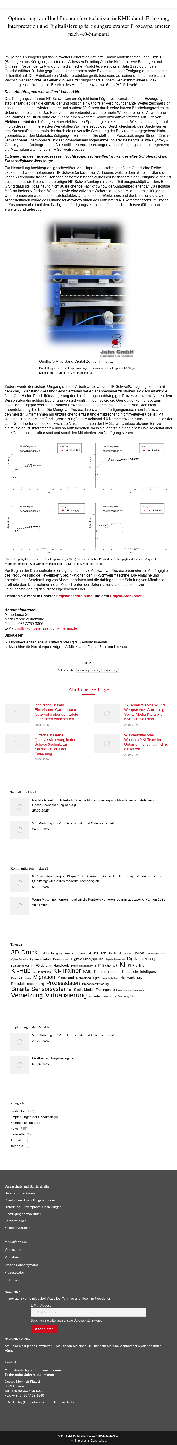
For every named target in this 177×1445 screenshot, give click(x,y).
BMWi (128, 953)
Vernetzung (110, 670)
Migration (44, 977)
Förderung (43, 965)
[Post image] (17, 713)
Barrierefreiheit (15, 1221)
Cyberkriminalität (156, 953)
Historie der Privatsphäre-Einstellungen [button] (33, 1207)
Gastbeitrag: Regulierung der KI (55, 1058)
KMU (87, 971)
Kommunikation (107, 972)
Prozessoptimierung (89, 670)
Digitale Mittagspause (87, 959)
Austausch (97, 953)
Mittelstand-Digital (88, 978)
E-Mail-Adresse (41, 1305)
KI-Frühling (136, 965)
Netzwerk (127, 978)
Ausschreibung (76, 953)
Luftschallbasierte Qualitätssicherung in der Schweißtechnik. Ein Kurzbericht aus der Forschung (55, 744)
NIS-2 (140, 978)
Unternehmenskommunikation (129, 990)
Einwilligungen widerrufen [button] (23, 1214)
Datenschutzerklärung (21, 1193)
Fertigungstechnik (22, 965)
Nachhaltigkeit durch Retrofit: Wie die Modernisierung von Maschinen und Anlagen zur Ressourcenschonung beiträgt (95, 802)
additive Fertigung (51, 953)
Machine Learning (21, 978)
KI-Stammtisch (42, 972)
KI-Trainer (67, 971)
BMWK (138, 953)
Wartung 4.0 (126, 996)
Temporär (17, 1146)
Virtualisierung (66, 995)
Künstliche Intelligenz (139, 972)
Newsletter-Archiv (17, 1339)
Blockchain (115, 953)
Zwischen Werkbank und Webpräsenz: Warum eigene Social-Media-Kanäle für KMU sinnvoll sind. (147, 712)
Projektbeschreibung (74, 596)
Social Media (83, 990)
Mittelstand (65, 978)
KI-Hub (21, 971)
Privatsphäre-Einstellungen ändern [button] (30, 1200)
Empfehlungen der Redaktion (31, 1117)
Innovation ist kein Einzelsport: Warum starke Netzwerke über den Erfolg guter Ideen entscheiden (56, 712)
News (14, 1128)
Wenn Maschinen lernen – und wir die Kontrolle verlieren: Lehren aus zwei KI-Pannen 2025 (99, 899)
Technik (15, 1140)
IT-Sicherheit (107, 965)
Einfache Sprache (17, 1228)
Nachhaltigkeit (110, 978)
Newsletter (18, 1134)
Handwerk (61, 965)
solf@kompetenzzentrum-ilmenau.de (47, 628)
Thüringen (103, 990)
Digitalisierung (141, 958)
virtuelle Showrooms (102, 996)
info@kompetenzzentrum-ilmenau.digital (45, 1402)
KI (122, 964)
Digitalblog (18, 1111)
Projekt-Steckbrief (125, 596)
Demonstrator (61, 959)
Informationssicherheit (83, 965)
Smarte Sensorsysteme (41, 989)
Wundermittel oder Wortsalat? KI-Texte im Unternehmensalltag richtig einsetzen (146, 742)
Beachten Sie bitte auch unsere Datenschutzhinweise (66, 1320)
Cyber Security (19, 959)
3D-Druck (24, 952)
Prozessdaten (63, 983)
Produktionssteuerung (27, 984)
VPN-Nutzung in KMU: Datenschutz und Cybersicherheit (73, 823)
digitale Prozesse (115, 959)
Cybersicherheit (40, 959)
